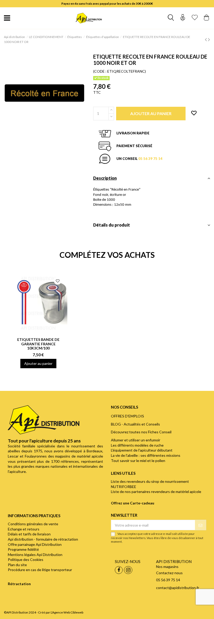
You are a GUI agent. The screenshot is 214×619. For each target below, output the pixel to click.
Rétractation (19, 584)
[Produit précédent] (206, 39)
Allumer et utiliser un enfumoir (135, 440)
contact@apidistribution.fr (177, 587)
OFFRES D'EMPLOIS (127, 416)
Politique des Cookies (25, 559)
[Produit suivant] (209, 39)
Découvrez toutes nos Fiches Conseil (141, 432)
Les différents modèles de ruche (137, 445)
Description (105, 178)
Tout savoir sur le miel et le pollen (138, 460)
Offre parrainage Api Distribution (35, 544)
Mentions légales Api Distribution (35, 554)
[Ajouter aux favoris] (194, 113)
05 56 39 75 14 (150, 159)
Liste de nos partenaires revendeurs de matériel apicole (156, 491)
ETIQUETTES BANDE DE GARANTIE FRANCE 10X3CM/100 (38, 344)
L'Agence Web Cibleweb (67, 612)
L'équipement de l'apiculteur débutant (142, 450)
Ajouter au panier (38, 363)
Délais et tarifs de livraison (29, 534)
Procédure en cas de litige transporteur (40, 569)
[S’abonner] (200, 525)
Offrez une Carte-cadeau (132, 503)
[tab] (151, 180)
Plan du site (17, 564)
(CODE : (99, 71)
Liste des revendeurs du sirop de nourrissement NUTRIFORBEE (150, 484)
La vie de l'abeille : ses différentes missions (145, 455)
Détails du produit (111, 224)
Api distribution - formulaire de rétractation (43, 539)
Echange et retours (23, 529)
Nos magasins (167, 566)
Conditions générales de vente (33, 524)
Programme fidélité (23, 549)
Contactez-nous (169, 573)
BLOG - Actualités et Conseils (135, 424)
